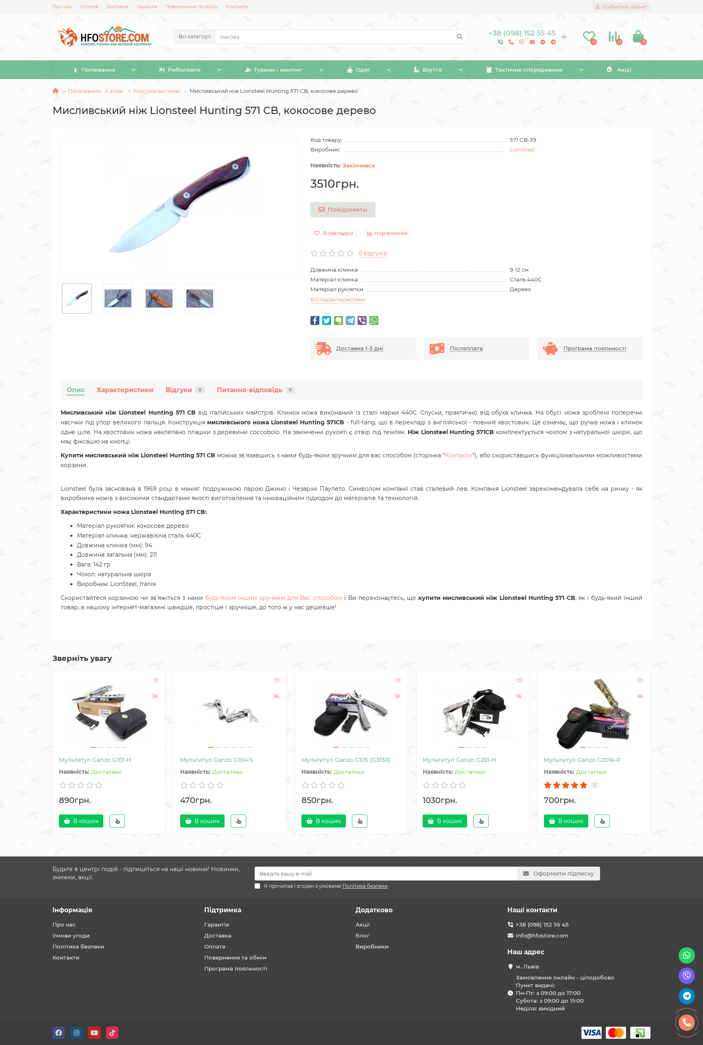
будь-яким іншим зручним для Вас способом (273, 598)
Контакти (237, 6)
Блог (362, 935)
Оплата (89, 6)
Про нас (62, 6)
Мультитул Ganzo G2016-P (582, 760)
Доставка (117, 6)
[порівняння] (155, 695)
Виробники (372, 946)
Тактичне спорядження (529, 69)
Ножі (117, 91)
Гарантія (147, 6)
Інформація (72, 910)
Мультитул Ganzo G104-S (216, 760)
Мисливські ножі (156, 91)
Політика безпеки (78, 946)
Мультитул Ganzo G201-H (459, 760)
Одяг (363, 69)
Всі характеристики (337, 299)
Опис (76, 390)
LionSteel (522, 149)
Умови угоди (71, 935)
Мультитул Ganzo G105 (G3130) (346, 760)
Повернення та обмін (192, 6)
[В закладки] (155, 680)
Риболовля (184, 69)
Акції (624, 69)
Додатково (374, 910)
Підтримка (222, 910)
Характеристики (125, 390)
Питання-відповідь (254, 390)
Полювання (98, 69)
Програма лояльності (235, 968)
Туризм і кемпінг (278, 69)
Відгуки (183, 390)
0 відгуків (372, 253)
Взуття (432, 69)
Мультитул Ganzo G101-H (95, 760)
